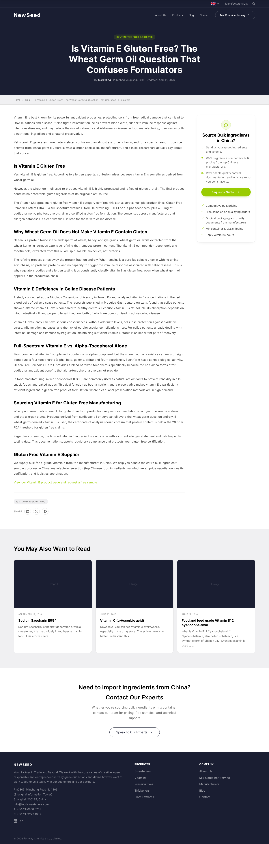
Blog (191, 15)
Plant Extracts (144, 797)
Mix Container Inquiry (233, 15)
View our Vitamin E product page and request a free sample (55, 482)
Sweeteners (142, 771)
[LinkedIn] (27, 511)
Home (17, 99)
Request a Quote (223, 192)
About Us (160, 15)
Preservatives (143, 784)
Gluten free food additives (134, 37)
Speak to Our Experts (131, 732)
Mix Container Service (214, 778)
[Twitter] (36, 511)
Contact (204, 15)
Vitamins (140, 778)
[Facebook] (45, 511)
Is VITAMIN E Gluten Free (30, 501)
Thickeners (142, 790)
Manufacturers (209, 784)
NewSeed (27, 15)
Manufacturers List (236, 3)
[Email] (21, 821)
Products (177, 15)
